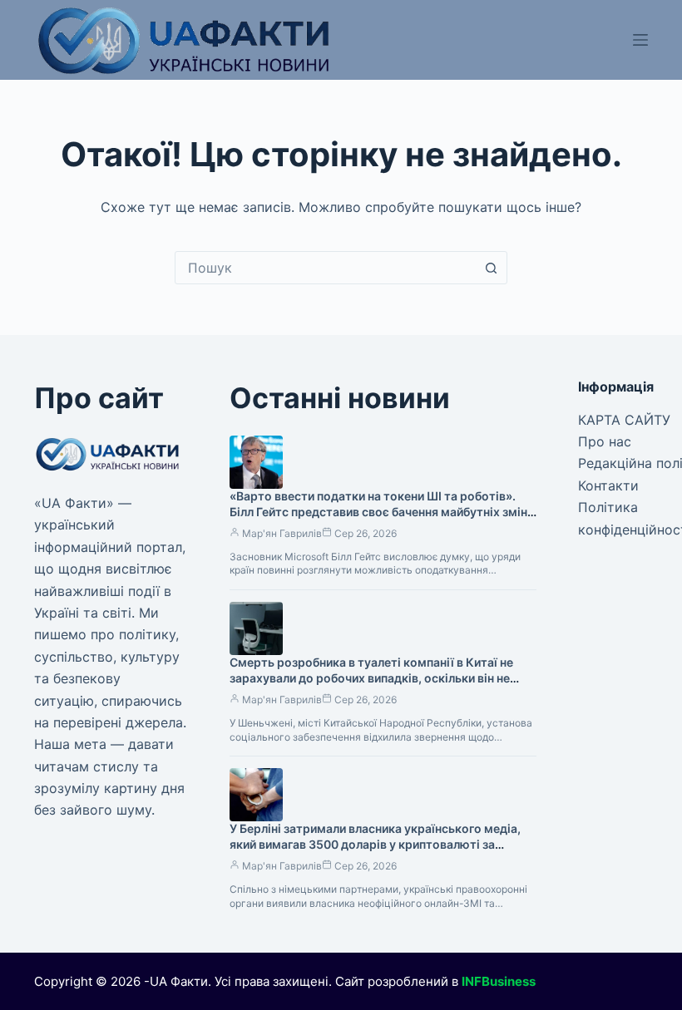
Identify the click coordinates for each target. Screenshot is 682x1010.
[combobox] (325, 267)
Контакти (608, 485)
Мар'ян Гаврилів (282, 533)
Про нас (604, 441)
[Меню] (640, 39)
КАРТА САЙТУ (624, 419)
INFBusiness (499, 981)
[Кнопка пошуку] (491, 267)
